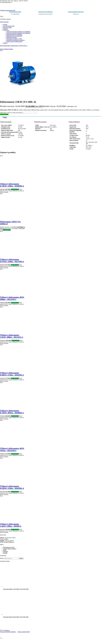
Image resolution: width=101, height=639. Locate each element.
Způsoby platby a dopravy (9, 548)
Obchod (5, 24)
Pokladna (5, 28)
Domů (1, 45)
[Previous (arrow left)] (0, 638)
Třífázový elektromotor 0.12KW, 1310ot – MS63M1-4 (12, 487)
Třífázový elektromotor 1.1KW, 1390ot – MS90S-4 (10, 525)
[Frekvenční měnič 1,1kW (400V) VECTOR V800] (15, 586)
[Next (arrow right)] (2, 638)
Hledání (21, 558)
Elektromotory (7, 45)
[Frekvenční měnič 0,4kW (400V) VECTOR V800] (15, 614)
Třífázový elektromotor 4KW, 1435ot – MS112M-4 (12, 449)
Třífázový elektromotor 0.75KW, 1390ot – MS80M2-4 (12, 185)
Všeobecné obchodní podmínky (8, 631)
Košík (4, 550)
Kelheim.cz (7, 630)
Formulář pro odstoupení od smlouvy (15, 40)
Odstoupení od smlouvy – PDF (14, 38)
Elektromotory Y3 (15, 45)
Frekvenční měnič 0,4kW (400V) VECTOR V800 (15, 617)
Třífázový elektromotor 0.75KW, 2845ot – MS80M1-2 (12, 412)
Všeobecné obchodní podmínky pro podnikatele (18, 33)
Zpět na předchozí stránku (6, 49)
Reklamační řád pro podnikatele (14, 36)
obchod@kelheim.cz (9, 542)
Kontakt (5, 43)
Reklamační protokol (11, 37)
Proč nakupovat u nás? (8, 26)
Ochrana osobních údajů (23, 631)
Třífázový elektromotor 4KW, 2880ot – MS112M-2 (12, 298)
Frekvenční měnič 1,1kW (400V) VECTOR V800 (15, 589)
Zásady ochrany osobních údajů (14, 41)
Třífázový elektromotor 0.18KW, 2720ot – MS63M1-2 (12, 374)
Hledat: (2, 558)
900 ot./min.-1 (23, 45)
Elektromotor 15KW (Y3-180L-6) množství (11, 112)
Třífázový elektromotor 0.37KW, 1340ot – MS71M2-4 (12, 260)
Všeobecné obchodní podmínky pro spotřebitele (18, 31)
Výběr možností (15, 189)
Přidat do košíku (4, 114)
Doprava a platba (7, 27)
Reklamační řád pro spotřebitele (14, 34)
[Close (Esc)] (0, 637)
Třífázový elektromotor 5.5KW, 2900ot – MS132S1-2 (11, 336)
